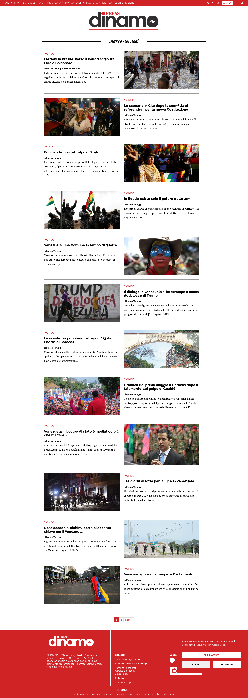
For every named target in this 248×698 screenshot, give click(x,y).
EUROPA (59, 3)
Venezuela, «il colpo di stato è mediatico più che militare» (81, 433)
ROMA (41, 3)
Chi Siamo (88, 3)
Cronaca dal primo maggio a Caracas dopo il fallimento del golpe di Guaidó (161, 387)
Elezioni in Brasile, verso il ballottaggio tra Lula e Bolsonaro (79, 61)
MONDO (69, 3)
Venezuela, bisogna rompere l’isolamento (158, 574)
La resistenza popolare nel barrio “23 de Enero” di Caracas (78, 340)
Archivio (101, 3)
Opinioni (16, 3)
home (6, 3)
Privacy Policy (154, 694)
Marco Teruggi (133, 115)
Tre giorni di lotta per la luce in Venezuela (159, 481)
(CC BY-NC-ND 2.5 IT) (137, 694)
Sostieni (227, 3)
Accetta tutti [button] (211, 655)
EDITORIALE (29, 3)
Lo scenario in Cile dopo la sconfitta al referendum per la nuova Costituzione (156, 107)
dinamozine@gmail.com (128, 659)
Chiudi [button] (195, 664)
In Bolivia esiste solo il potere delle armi (157, 199)
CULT (78, 3)
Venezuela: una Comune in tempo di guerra (80, 245)
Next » (128, 620)
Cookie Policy (168, 694)
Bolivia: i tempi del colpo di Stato (71, 152)
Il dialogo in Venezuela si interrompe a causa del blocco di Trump (161, 294)
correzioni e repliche (121, 3)
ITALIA (49, 3)
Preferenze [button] (227, 664)
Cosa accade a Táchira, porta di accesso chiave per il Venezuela (77, 530)
